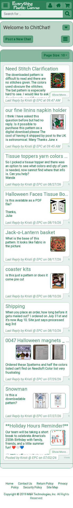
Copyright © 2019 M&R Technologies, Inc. (30, 494)
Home (9, 483)
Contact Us (25, 483)
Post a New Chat (18, 39)
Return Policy (45, 483)
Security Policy (32, 487)
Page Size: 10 (54, 55)
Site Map (52, 487)
